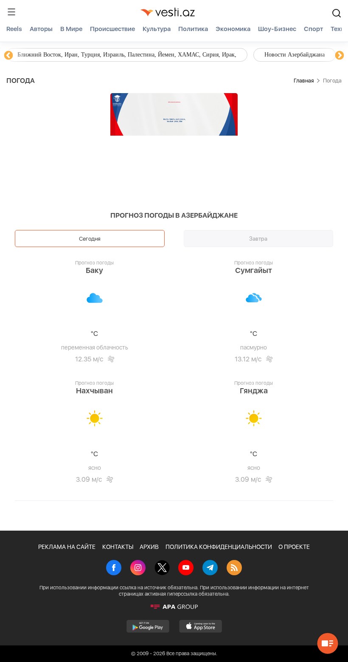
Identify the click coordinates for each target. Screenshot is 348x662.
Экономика (233, 29)
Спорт (313, 29)
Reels (14, 29)
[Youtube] (186, 568)
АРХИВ (149, 546)
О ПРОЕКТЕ (294, 546)
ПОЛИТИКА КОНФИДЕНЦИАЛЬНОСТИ (219, 546)
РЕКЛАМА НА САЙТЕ (66, 546)
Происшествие (112, 29)
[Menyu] (11, 12)
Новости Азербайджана (294, 54)
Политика (193, 29)
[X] (162, 568)
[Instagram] (138, 568)
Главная (304, 80)
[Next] (339, 56)
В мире (71, 29)
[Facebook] (113, 568)
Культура (157, 29)
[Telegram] (210, 568)
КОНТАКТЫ (117, 546)
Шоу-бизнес (277, 29)
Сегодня (90, 238)
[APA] (174, 607)
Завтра (258, 238)
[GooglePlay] (147, 626)
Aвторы (41, 29)
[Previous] (8, 56)
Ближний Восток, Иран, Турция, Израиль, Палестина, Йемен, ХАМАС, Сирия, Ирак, (126, 54)
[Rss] (234, 568)
